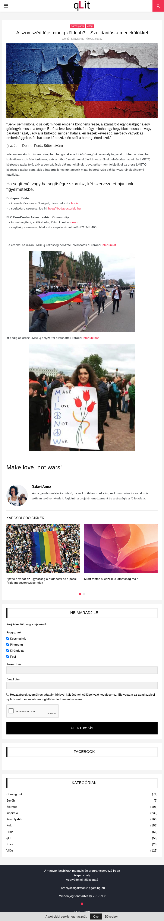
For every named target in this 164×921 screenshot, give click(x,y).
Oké (96, 916)
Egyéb (10, 800)
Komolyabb (77, 26)
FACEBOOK (84, 751)
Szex (9, 844)
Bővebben (112, 916)
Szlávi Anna (77, 38)
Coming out (14, 794)
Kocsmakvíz (17, 638)
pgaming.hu (97, 887)
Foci (12, 656)
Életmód (12, 806)
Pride (9, 832)
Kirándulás (16, 650)
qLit (8, 838)
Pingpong (16, 644)
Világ (90, 26)
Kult (9, 825)
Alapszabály (82, 875)
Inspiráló (12, 813)
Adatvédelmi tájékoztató (82, 879)
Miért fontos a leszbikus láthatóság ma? (111, 578)
